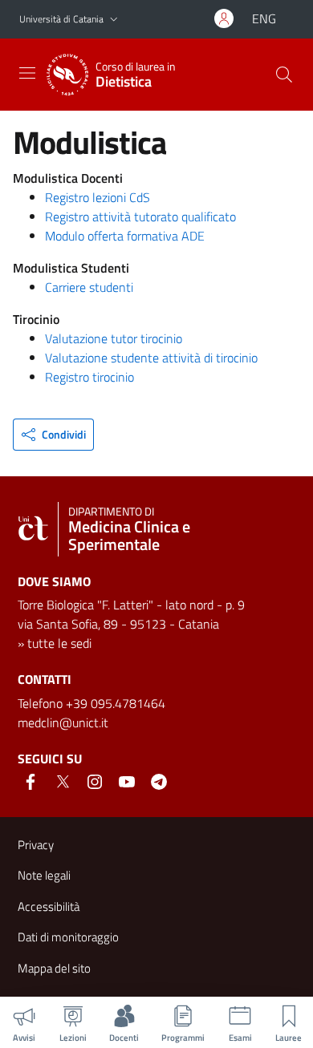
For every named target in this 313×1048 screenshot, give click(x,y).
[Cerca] (284, 74)
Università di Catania (61, 18)
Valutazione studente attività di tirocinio (151, 357)
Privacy (36, 845)
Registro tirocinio (89, 376)
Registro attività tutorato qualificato (140, 216)
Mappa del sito (54, 968)
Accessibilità (48, 906)
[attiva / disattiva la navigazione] (27, 73)
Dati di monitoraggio (68, 937)
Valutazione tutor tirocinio (113, 338)
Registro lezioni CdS (97, 197)
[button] (114, 20)
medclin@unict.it (63, 722)
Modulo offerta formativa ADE (125, 235)
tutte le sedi (59, 643)
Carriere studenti (89, 287)
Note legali (44, 875)
